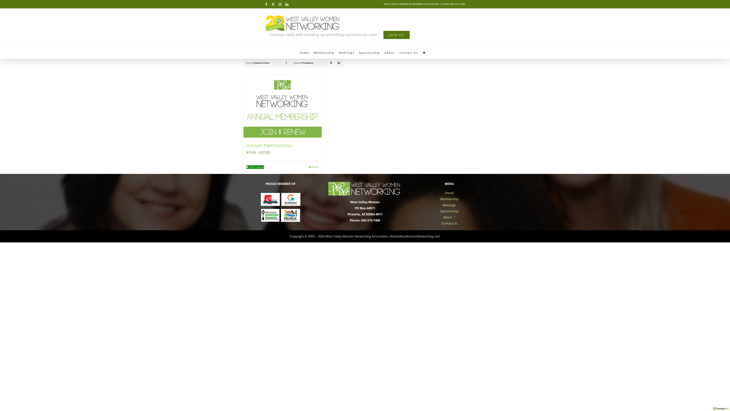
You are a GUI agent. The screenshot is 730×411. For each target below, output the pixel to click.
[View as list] (338, 63)
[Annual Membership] (283, 106)
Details (315, 167)
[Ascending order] (286, 63)
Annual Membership (269, 145)
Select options (256, 167)
